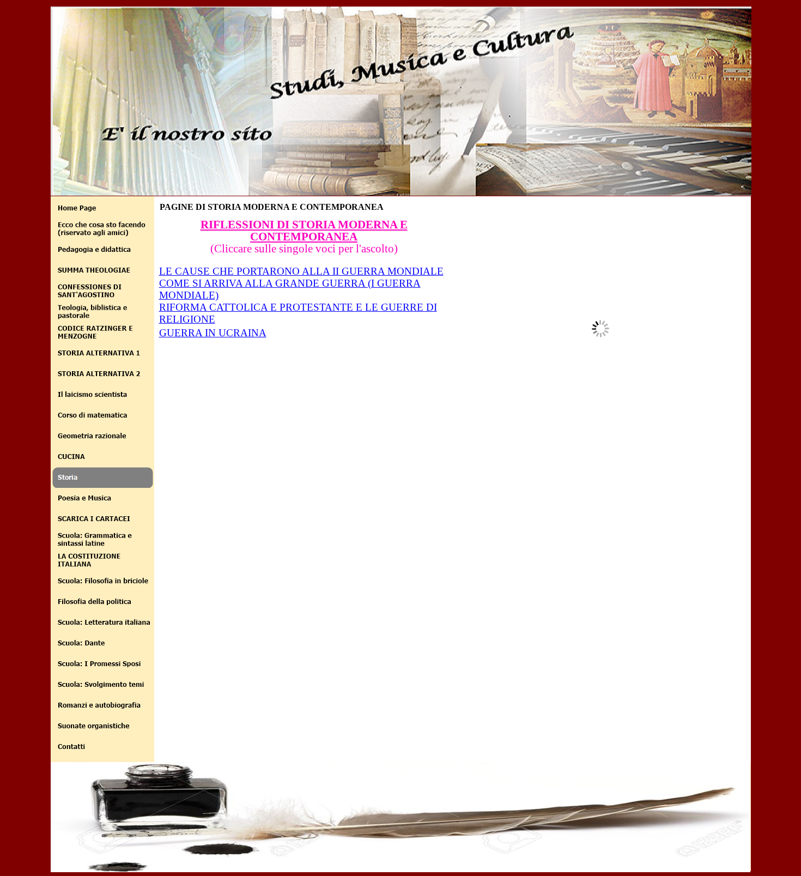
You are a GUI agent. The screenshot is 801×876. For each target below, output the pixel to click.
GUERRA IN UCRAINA (212, 333)
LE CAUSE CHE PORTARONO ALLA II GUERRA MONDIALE (301, 271)
